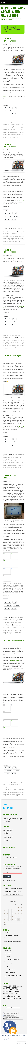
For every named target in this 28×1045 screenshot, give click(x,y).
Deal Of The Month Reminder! (9, 145)
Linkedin (11, 808)
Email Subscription (9, 864)
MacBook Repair (9, 966)
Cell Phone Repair (9, 950)
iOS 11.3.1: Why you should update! (13, 888)
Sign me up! (7, 876)
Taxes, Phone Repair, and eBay (12, 894)
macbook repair (19, 124)
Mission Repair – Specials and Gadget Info (13, 12)
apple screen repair (11, 235)
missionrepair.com (8, 995)
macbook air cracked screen (9, 134)
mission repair (15, 993)
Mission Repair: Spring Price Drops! (13, 891)
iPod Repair (7, 956)
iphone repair (11, 988)
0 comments (16, 137)
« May (4, 924)
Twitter (8, 808)
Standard (5, 122)
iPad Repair (12, 986)
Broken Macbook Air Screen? (9, 476)
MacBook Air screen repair (9, 124)
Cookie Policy (5, 1039)
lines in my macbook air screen (17, 132)
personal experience (14, 660)
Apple (4, 620)
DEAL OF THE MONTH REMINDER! (9, 39)
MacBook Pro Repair (9, 963)
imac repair (5, 986)
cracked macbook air (13, 236)
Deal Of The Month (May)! (12, 355)
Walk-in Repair (17, 126)
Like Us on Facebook (9, 847)
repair (12, 126)
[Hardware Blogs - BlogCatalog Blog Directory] (13, 1018)
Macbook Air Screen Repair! (13, 640)
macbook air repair (17, 122)
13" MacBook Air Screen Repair (14, 455)
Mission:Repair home (10, 972)
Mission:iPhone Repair (10, 969)
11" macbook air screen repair (14, 127)
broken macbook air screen (13, 131)
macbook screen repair (12, 241)
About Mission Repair (10, 932)
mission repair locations (12, 998)
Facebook (4, 808)
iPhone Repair (8, 953)
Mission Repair (6, 126)
